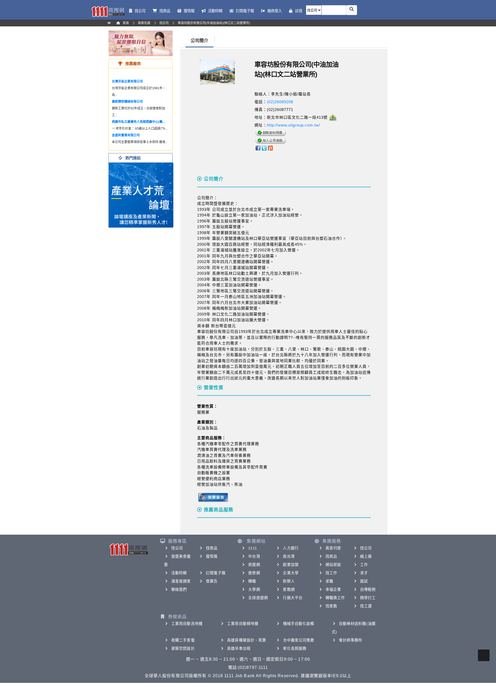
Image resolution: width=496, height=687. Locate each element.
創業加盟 (290, 565)
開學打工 (368, 598)
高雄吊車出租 (239, 648)
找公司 (177, 548)
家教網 (289, 589)
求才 (364, 573)
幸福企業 (333, 589)
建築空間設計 (183, 648)
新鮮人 (289, 581)
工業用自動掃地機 (242, 624)
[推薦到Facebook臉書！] (257, 148)
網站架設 (333, 565)
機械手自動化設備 (298, 624)
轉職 (252, 581)
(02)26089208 (280, 102)
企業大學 (290, 573)
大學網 (254, 589)
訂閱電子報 (216, 573)
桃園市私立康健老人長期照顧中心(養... (138, 122)
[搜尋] (351, 10)
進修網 (254, 573)
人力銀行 (290, 548)
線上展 (366, 556)
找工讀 (366, 606)
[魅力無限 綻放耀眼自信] (141, 43)
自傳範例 (368, 589)
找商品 (212, 548)
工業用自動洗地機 (187, 624)
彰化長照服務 (295, 648)
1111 (252, 548)
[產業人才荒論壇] (141, 194)
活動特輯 (179, 573)
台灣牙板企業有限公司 (127, 81)
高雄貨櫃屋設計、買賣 (246, 640)
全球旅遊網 (258, 598)
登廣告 (212, 581)
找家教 (331, 606)
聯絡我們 (179, 589)
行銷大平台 (293, 598)
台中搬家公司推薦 (298, 640)
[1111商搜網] (108, 11)
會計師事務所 (350, 640)
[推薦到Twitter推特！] (264, 148)
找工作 (331, 573)
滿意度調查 (181, 581)
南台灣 (289, 556)
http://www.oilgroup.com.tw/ (293, 125)
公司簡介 (199, 40)
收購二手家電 (183, 640)
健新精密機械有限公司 (127, 101)
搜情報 (212, 556)
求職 (329, 581)
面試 (364, 581)
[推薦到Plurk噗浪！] (270, 148)
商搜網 (254, 565)
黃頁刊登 (333, 548)
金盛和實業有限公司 (126, 135)
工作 (364, 565)
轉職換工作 (335, 598)
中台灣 (254, 556)
